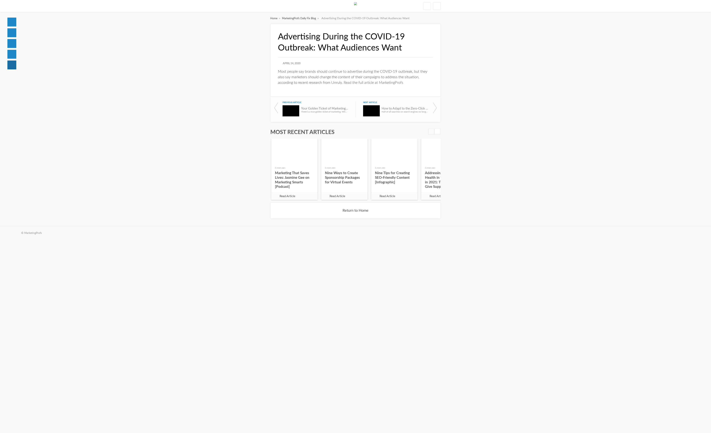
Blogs (11, 65)
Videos (11, 54)
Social (11, 43)
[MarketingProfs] (355, 6)
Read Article (287, 196)
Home (11, 22)
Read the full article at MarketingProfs (373, 83)
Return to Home (355, 210)
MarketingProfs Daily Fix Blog (299, 18)
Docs (11, 32)
